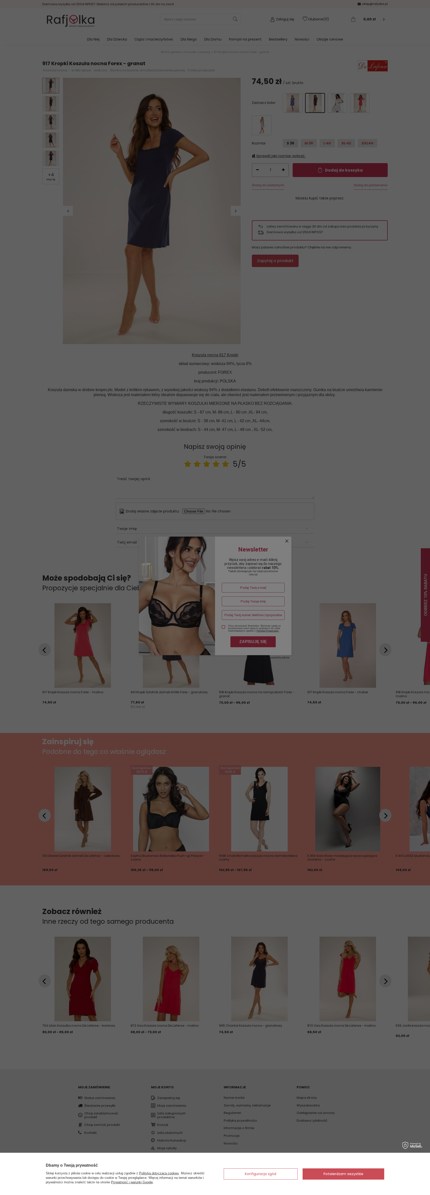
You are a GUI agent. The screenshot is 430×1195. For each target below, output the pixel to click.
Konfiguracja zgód (260, 1173)
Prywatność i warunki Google (132, 1182)
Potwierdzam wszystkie (343, 1173)
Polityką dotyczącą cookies (159, 1173)
